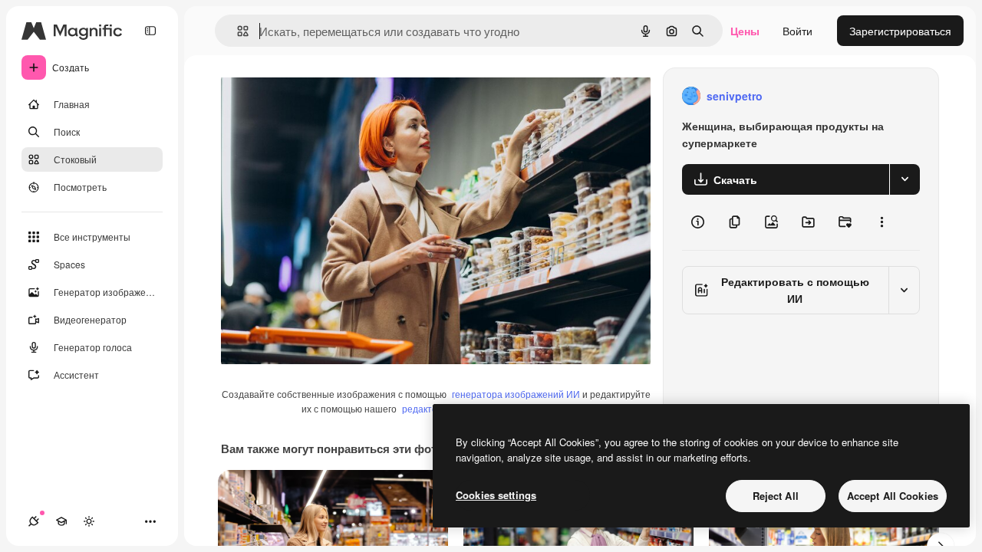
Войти (797, 30)
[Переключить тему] (89, 521)
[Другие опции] (881, 222)
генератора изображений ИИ (516, 393)
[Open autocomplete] (237, 31)
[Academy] (61, 521)
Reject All (776, 495)
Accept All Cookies (892, 495)
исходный (324, 96)
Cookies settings (496, 495)
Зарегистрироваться (900, 30)
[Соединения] (33, 521)
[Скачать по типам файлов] (904, 179)
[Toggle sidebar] (150, 30)
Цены (745, 30)
